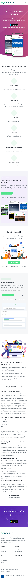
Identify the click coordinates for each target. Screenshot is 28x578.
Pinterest (8, 571)
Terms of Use (4, 558)
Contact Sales (4, 551)
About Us (3, 549)
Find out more (20, 577)
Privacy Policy (4, 560)
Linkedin (2, 571)
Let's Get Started (6, 193)
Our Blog (17, 549)
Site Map (3, 562)
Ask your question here (14, 497)
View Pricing (20, 295)
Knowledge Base (19, 551)
